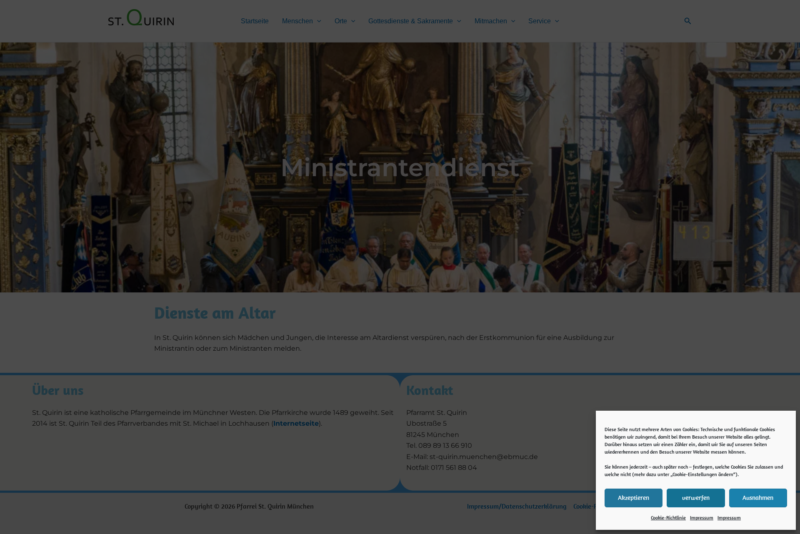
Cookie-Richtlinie (668, 517)
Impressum (701, 517)
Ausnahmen (757, 498)
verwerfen (696, 498)
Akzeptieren (633, 498)
